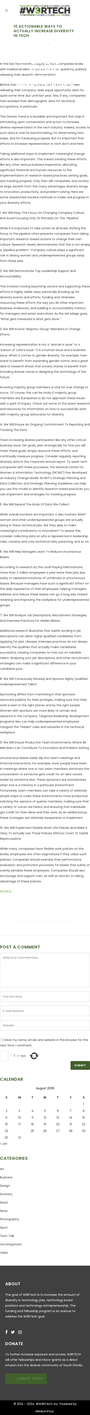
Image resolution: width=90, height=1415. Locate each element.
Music (4, 1202)
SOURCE (6, 891)
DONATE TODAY (30, 1378)
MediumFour (45, 1411)
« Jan (3, 1144)
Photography (9, 1219)
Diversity (30, 43)
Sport (4, 1227)
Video (4, 1253)
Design (5, 1186)
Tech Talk (60, 43)
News (44, 43)
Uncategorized (10, 1244)
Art (2, 1169)
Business (6, 1177)
